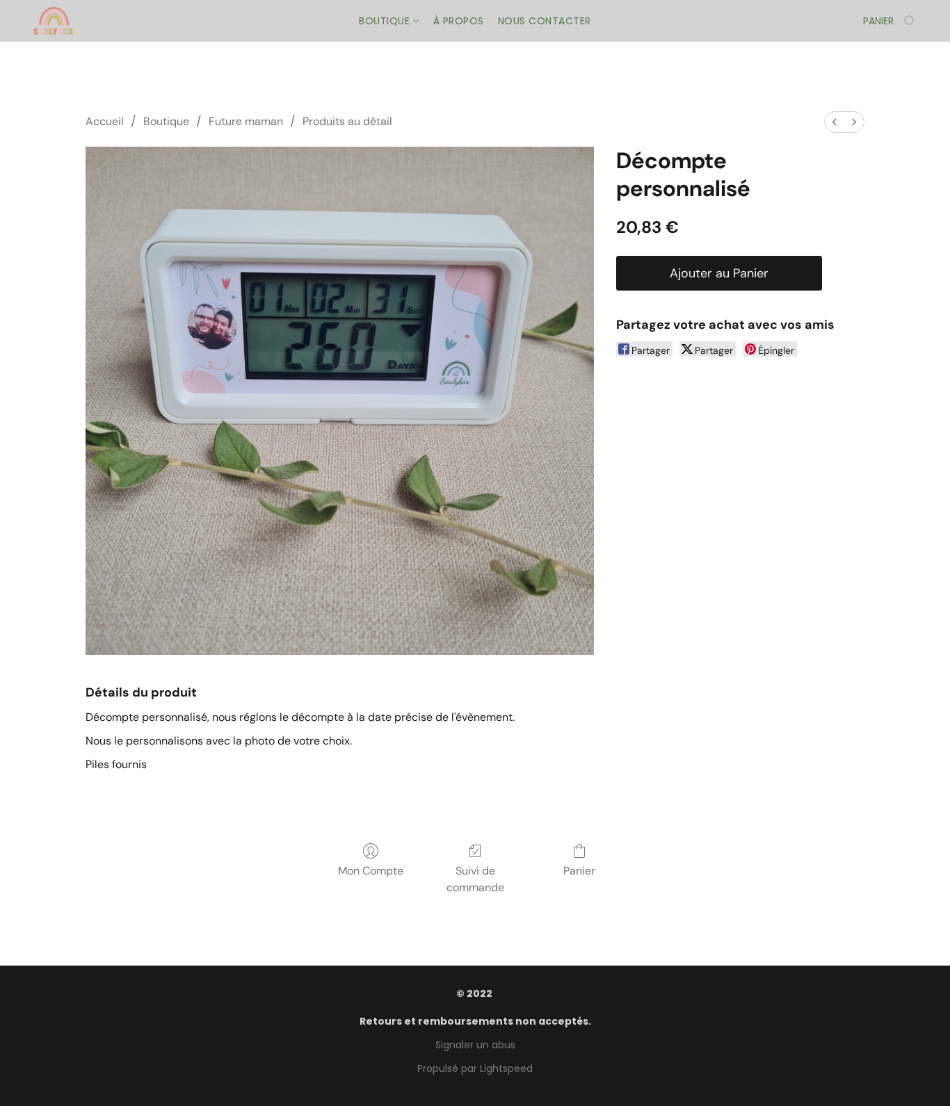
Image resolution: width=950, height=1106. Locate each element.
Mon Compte (370, 870)
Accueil (105, 121)
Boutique (386, 21)
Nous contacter (544, 21)
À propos (458, 21)
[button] (53, 21)
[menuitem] (834, 122)
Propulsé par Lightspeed (475, 1068)
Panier (579, 870)
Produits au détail (347, 121)
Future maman (246, 121)
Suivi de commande (475, 879)
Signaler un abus (475, 1045)
